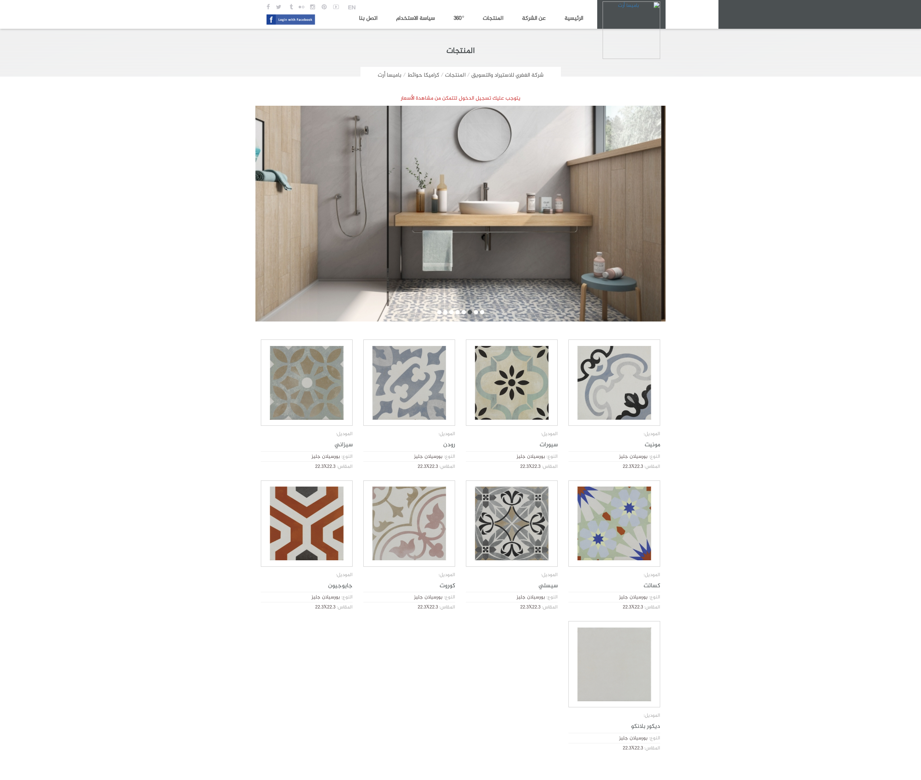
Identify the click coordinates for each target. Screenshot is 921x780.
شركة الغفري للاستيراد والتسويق (507, 75)
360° (459, 18)
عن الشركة (534, 18)
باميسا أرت (389, 75)
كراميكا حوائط (423, 75)
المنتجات (493, 18)
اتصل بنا (368, 18)
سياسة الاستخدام (415, 18)
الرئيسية (573, 18)
